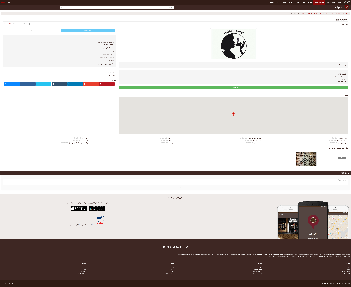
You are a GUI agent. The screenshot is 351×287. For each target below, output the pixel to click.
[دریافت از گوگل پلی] (97, 209)
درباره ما (348, 267)
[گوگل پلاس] (177, 247)
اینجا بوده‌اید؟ (87, 30)
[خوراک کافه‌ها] (164, 247)
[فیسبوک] (184, 247)
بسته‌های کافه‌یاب (82, 274)
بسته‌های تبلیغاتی (169, 274)
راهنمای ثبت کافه (257, 274)
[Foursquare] (170, 247)
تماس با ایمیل (233, 87)
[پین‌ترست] (181, 247)
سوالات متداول (346, 271)
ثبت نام (3, 2)
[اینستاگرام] (174, 247)
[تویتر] (187, 247)
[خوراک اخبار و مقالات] (168, 247)
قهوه (85, 269)
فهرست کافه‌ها (258, 267)
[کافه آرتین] (306, 159)
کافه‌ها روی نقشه (257, 269)
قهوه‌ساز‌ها (83, 271)
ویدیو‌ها (172, 269)
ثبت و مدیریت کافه (257, 271)
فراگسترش (4, 284)
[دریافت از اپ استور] (78, 209)
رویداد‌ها (172, 267)
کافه (10, 24)
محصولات (84, 267)
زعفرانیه (5, 24)
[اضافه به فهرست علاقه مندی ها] (31, 30)
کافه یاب (347, 2)
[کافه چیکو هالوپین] (233, 44)
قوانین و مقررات (346, 274)
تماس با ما (347, 269)
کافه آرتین (341, 158)
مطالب (172, 271)
